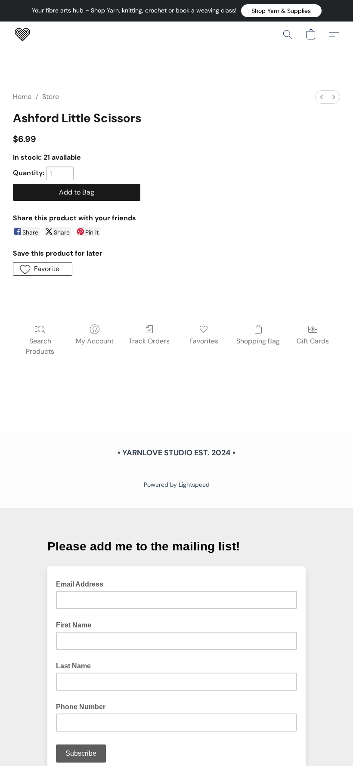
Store (50, 96)
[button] (281, 10)
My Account (95, 341)
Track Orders (149, 341)
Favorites (203, 341)
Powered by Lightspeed (177, 484)
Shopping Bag (258, 341)
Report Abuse (176, 470)
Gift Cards (313, 341)
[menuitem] (322, 97)
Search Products (40, 346)
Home (22, 96)
